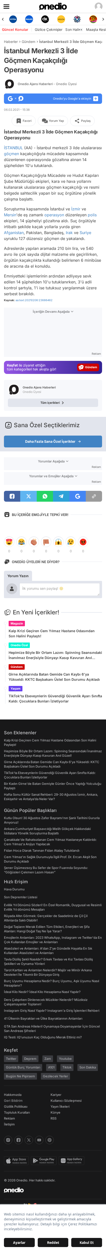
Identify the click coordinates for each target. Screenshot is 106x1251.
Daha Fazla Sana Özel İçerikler (50, 441)
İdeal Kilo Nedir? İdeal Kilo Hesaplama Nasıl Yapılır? (42, 992)
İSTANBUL (13, 147)
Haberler (11, 41)
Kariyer (56, 1095)
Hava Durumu (14, 889)
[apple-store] (17, 1160)
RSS (53, 1118)
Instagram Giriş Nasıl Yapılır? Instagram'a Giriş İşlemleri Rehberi (51, 1010)
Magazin (17, 623)
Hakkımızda (12, 1095)
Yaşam (15, 688)
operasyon (54, 214)
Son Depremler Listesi (20, 897)
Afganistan (14, 232)
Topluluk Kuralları (17, 1112)
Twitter (11, 1059)
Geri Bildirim (13, 1101)
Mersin (10, 214)
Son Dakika (87, 1067)
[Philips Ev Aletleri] (29, 19)
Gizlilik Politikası (15, 1106)
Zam (47, 1059)
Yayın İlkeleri (60, 1106)
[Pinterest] (49, 1140)
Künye (55, 1112)
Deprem (30, 1059)
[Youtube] (39, 1140)
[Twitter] (29, 1140)
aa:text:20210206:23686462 (34, 300)
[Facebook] (18, 1140)
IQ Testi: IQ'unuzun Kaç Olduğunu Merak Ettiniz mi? (43, 1037)
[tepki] (9, 542)
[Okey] (45, 19)
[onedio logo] (50, 1190)
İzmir (75, 208)
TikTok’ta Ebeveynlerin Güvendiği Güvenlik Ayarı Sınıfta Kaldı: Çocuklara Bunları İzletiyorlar (55, 698)
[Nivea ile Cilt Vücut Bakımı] (13, 19)
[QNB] (77, 19)
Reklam (9, 1118)
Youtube (65, 1059)
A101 (51, 1067)
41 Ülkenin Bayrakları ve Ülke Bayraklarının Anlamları (43, 1018)
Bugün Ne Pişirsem (20, 1076)
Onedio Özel (19, 645)
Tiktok (66, 1067)
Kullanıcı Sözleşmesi (66, 1101)
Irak (69, 232)
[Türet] (93, 19)
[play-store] (45, 1160)
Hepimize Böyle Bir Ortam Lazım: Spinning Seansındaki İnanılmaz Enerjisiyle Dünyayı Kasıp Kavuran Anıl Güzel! (55, 655)
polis (92, 214)
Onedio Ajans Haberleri (47, 84)
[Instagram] (8, 1140)
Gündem (28, 41)
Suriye (85, 232)
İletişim (9, 1124)
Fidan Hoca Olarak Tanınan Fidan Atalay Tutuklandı (41, 850)
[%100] (61, 19)
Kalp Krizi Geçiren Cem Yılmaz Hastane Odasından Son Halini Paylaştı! (52, 633)
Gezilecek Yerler (55, 1076)
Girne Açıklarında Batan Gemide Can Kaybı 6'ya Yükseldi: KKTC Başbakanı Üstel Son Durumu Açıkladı (54, 676)
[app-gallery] (72, 1160)
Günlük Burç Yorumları (23, 1067)
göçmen (11, 153)
